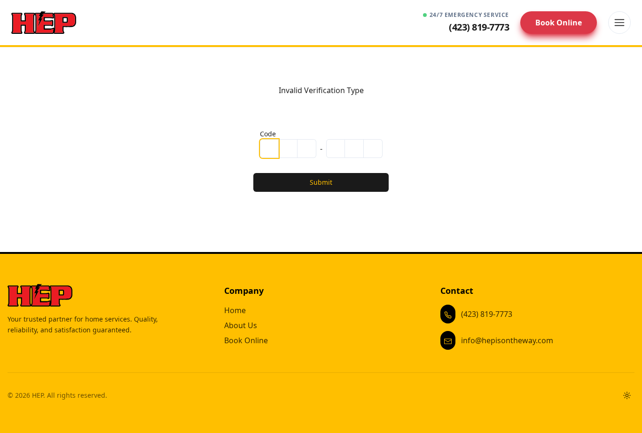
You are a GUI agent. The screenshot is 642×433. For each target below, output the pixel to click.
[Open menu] (619, 22)
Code (268, 133)
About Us (240, 325)
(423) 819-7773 (486, 314)
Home (235, 310)
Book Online (558, 22)
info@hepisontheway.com (507, 340)
